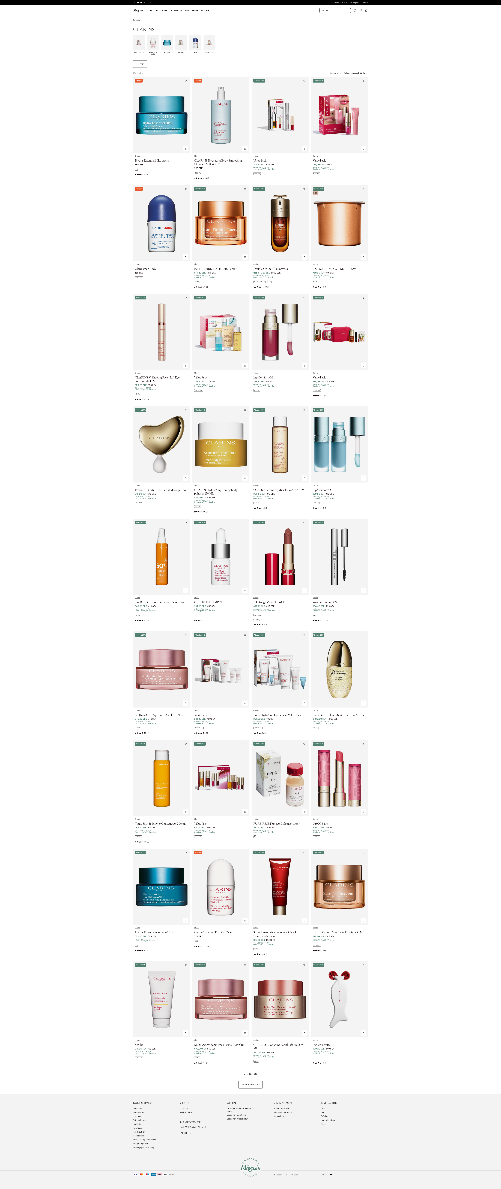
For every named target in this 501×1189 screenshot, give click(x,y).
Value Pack (260, 160)
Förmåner (184, 1108)
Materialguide (280, 1116)
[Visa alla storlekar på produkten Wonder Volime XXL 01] (314, 615)
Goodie (336, 3)
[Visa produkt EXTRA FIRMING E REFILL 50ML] (339, 223)
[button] (354, 10)
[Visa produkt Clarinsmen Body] (161, 223)
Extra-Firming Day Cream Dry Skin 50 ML (339, 932)
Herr (323, 1112)
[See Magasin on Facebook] (327, 1175)
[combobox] (335, 10)
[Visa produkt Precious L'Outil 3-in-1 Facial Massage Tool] (161, 444)
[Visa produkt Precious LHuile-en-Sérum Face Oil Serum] (339, 669)
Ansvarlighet (354, 3)
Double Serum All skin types (270, 269)
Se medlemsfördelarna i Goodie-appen (241, 1110)
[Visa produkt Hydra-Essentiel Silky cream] (161, 115)
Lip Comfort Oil (263, 377)
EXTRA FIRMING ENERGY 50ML (216, 269)
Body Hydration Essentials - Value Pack (277, 715)
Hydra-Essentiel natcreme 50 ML (155, 932)
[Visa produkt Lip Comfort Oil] (280, 332)
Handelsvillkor (139, 1132)
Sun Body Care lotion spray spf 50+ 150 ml (160, 602)
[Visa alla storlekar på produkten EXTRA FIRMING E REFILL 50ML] (315, 282)
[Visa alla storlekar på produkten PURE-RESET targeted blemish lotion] (254, 836)
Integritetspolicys (140, 1144)
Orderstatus (138, 1112)
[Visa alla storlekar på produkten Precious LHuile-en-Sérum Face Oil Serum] (315, 728)
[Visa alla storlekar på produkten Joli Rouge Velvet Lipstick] (257, 615)
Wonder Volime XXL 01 (327, 602)
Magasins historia (281, 1108)
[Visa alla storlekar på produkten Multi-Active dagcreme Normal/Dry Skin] (197, 1058)
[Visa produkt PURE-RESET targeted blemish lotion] (280, 778)
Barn (323, 1124)
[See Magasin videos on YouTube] (331, 1175)
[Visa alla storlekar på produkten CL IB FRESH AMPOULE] (195, 615)
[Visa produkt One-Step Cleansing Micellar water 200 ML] (280, 444)
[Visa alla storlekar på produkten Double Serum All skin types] (262, 282)
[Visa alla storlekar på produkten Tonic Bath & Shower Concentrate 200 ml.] (138, 836)
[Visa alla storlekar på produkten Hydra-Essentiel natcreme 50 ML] (136, 945)
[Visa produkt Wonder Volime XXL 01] (339, 557)
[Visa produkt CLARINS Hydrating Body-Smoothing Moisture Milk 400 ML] (220, 115)
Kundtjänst (137, 1128)
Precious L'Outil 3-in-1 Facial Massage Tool (161, 490)
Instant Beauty (321, 1045)
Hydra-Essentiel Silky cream (152, 160)
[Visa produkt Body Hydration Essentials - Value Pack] (280, 669)
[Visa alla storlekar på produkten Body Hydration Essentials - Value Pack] (258, 728)
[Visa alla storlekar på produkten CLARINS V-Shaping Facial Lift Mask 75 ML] (256, 1061)
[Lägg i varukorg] (185, 148)
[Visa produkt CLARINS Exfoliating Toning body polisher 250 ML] (220, 444)
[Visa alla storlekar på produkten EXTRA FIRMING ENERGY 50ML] (197, 282)
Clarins (137, 156)
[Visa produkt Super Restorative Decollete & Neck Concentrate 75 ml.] (280, 887)
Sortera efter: (336, 73)
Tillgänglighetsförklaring (143, 1148)
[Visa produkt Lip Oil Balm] (339, 778)
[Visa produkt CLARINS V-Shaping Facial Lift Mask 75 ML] (280, 999)
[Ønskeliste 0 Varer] (360, 10)
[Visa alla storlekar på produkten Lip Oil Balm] (316, 836)
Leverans (137, 1116)
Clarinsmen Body (145, 269)
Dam (323, 1108)
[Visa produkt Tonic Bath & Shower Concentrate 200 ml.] (161, 778)
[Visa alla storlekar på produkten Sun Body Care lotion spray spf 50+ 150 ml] (138, 615)
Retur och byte (139, 1120)
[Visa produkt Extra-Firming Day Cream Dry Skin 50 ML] (339, 887)
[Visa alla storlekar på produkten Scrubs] (139, 1058)
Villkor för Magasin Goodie (144, 1140)
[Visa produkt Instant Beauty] (339, 999)
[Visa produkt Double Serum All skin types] (280, 223)
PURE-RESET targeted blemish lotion (276, 823)
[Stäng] (291, 607)
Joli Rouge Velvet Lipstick (269, 602)
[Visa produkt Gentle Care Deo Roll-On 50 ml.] (220, 887)
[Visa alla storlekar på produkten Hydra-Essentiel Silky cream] (136, 169)
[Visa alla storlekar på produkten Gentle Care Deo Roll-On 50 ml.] (197, 941)
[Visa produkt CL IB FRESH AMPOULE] (220, 557)
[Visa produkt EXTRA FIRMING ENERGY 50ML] (220, 223)
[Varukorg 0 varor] (366, 10)
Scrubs (139, 1045)
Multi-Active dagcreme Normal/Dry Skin (219, 1045)
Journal (344, 3)
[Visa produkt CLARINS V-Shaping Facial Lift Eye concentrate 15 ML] (161, 332)
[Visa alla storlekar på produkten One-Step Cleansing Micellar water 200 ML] (256, 503)
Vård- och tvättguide (283, 1112)
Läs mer (184, 1133)
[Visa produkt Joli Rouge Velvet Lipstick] (280, 557)
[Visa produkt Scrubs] (161, 999)
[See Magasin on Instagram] (322, 1175)
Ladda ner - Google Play (237, 1119)
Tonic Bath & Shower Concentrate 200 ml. (160, 823)
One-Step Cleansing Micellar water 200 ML (279, 490)
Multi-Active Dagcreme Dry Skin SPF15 (159, 715)
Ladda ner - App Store (236, 1115)
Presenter (364, 3)
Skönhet (324, 1116)
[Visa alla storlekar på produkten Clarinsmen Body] (139, 277)
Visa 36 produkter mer (250, 1085)
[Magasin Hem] (138, 10)
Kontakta (137, 1124)
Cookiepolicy (138, 1136)
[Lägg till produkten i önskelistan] (185, 81)
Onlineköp (137, 1108)
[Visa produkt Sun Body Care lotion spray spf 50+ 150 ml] (161, 557)
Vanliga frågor (186, 1112)
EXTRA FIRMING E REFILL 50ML (335, 269)
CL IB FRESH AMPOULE (210, 602)
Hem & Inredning (328, 1120)
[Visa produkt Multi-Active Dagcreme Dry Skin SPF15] (161, 669)
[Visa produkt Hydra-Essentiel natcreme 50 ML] (161, 887)
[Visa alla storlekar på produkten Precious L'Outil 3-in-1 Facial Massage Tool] (139, 503)
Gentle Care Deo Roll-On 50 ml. (213, 932)
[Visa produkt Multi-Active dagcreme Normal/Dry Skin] (220, 999)
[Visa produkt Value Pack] (280, 115)
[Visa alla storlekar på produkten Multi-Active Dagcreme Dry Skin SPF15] (138, 728)
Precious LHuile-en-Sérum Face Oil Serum (338, 715)
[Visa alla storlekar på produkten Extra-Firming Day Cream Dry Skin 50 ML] (317, 945)
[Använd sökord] (323, 10)
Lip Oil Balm (320, 823)
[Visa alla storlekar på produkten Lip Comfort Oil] (256, 390)
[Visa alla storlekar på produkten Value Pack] (257, 173)
